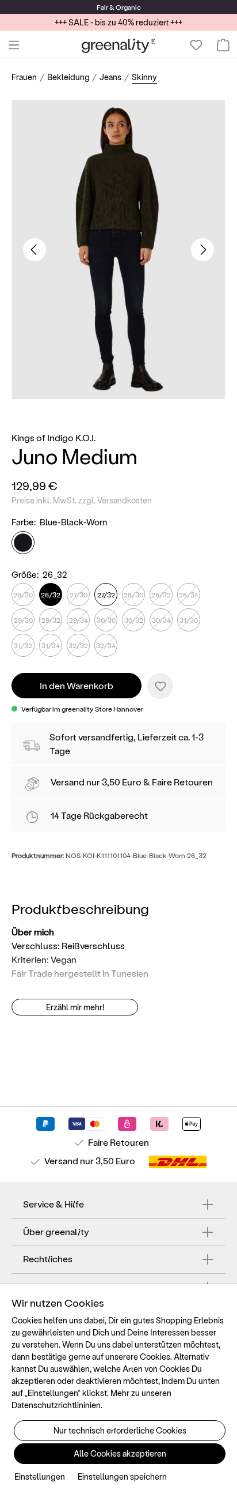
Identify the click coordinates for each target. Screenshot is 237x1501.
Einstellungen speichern (122, 1476)
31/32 (23, 645)
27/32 (106, 594)
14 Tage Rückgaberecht (99, 815)
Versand (68, 781)
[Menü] (14, 45)
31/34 (50, 645)
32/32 (78, 645)
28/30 (133, 594)
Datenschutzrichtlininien (56, 1405)
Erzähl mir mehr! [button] (75, 1007)
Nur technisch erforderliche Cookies (119, 1430)
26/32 (50, 594)
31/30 (188, 620)
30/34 (161, 620)
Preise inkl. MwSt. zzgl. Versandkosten (82, 500)
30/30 (106, 620)
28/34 (188, 594)
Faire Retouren (182, 781)
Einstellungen (39, 1476)
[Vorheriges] (34, 249)
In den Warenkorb (76, 685)
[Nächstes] (202, 249)
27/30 (78, 594)
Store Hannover (119, 709)
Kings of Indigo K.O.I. (53, 437)
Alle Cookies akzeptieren (120, 1453)
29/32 (50, 620)
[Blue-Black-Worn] (23, 542)
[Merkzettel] (196, 45)
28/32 (161, 594)
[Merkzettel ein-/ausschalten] (160, 686)
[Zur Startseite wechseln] (119, 45)
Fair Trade (32, 973)
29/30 (23, 620)
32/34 (106, 645)
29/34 (78, 620)
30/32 (133, 620)
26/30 (23, 594)
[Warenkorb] (223, 45)
